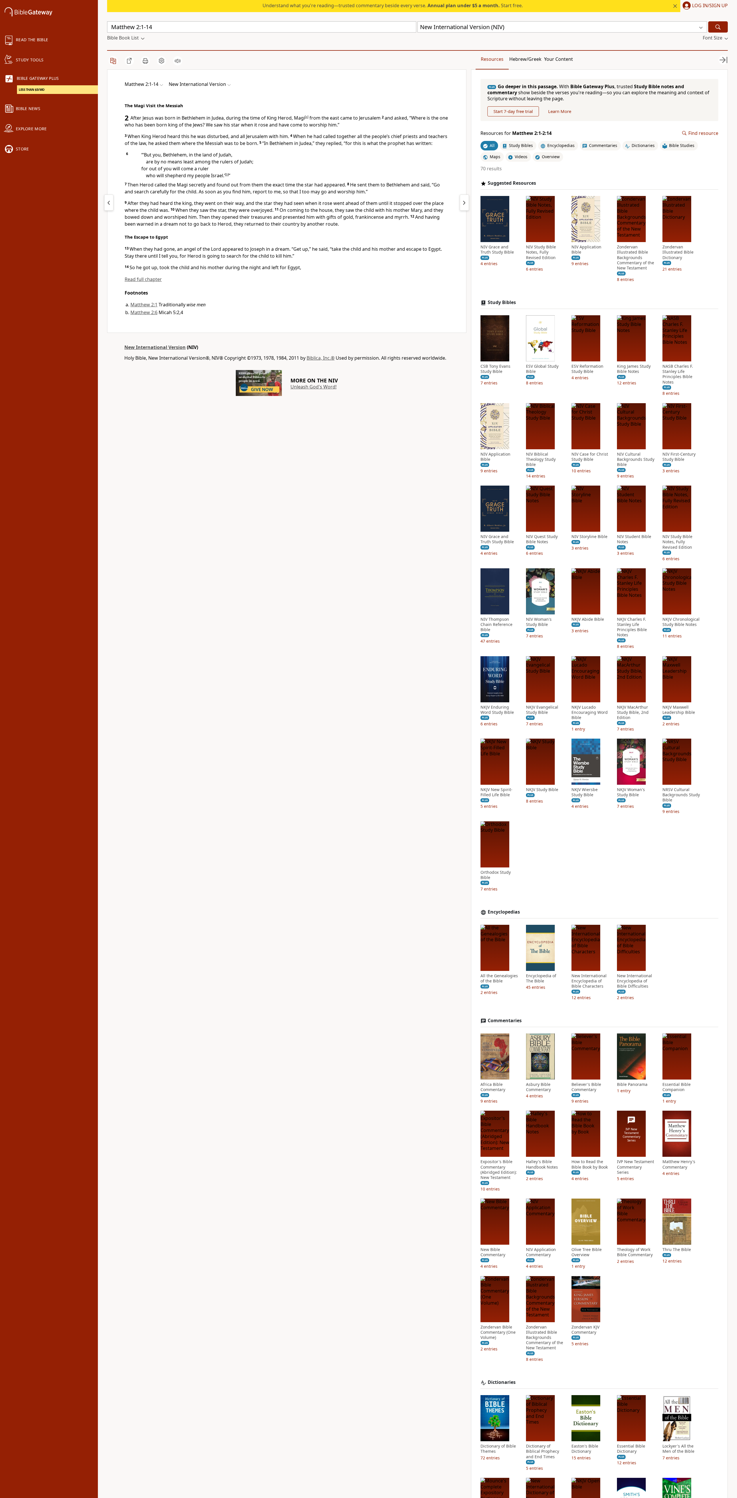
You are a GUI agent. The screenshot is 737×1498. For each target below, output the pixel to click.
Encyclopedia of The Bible (541, 978)
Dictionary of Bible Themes (498, 1449)
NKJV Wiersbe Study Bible (584, 792)
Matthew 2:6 (143, 312)
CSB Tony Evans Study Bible (495, 369)
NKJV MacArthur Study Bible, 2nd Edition (633, 712)
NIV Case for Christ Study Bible (589, 457)
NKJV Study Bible (542, 789)
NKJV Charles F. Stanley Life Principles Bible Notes (632, 627)
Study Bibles (502, 302)
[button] (704, 6)
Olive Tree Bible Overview (586, 1252)
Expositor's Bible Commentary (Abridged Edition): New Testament (498, 1169)
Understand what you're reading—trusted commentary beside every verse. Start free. (393, 5)
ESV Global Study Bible (542, 369)
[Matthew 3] (464, 203)
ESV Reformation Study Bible (587, 369)
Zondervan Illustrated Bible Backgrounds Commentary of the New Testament (635, 257)
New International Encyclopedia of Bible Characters (589, 981)
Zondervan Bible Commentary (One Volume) (498, 1332)
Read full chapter (143, 279)
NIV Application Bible (586, 249)
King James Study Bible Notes (634, 369)
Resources (492, 59)
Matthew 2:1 (143, 304)
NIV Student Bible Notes (634, 539)
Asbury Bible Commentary (538, 1087)
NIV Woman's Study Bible (539, 622)
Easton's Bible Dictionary (584, 1449)
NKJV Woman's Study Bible (631, 792)
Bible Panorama (632, 1084)
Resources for (516, 133)
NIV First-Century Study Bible (679, 457)
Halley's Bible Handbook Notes (542, 1164)
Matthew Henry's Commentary (678, 1164)
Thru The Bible (676, 1249)
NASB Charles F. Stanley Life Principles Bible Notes (677, 374)
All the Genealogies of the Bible (499, 978)
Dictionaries (502, 1382)
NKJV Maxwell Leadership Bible (678, 710)
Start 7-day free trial (513, 111)
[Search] (718, 27)
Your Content (558, 59)
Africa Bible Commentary (492, 1087)
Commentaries (505, 1021)
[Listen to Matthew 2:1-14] (177, 60)
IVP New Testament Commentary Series (635, 1167)
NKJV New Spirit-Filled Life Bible (496, 792)
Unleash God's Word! (313, 387)
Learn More (559, 111)
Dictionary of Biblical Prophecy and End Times (542, 1451)
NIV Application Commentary (541, 1252)
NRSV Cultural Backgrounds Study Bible (681, 795)
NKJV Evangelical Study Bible (542, 710)
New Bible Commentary (492, 1252)
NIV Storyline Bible (589, 536)
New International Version (155, 347)
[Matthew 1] (108, 203)
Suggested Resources (512, 183)
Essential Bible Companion (676, 1087)
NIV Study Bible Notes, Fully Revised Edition (541, 252)
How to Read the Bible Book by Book (589, 1164)
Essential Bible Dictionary (631, 1449)
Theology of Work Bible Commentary (635, 1252)
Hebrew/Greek (525, 59)
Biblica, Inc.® (321, 358)
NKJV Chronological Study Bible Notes (681, 622)
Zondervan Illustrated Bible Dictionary (678, 252)
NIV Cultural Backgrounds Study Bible (635, 459)
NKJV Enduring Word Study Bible (497, 710)
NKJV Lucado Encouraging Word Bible (589, 712)
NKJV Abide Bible (587, 619)
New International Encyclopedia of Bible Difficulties (634, 981)
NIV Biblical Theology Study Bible (541, 459)
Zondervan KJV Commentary (585, 1330)
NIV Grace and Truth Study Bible (497, 249)
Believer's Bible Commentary (586, 1087)
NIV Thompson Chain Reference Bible (496, 624)
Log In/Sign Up (710, 6)
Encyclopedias (504, 912)
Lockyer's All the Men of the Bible (678, 1449)
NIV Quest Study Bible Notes (542, 539)
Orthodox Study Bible (495, 875)
